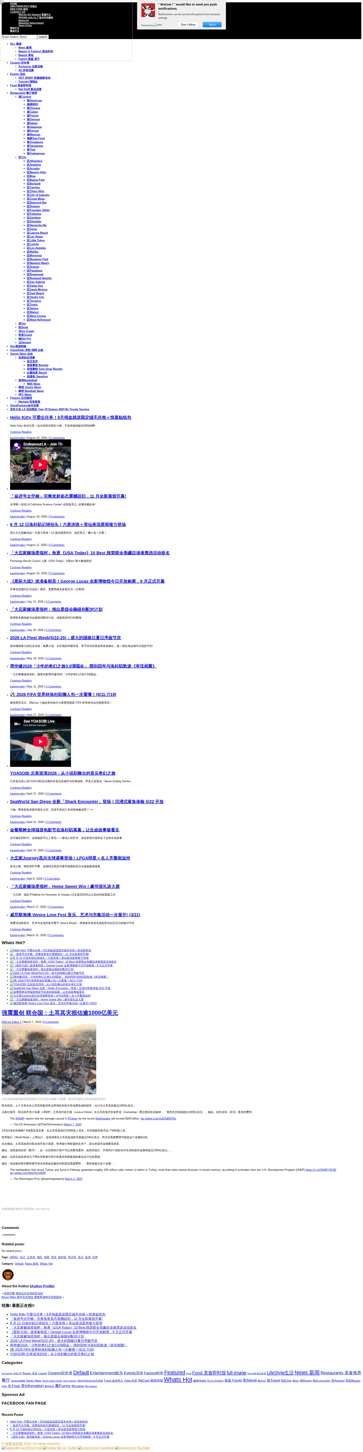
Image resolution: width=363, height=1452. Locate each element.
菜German (33, 119)
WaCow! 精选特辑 (150, 1380)
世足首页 (32, 361)
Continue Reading (21, 432)
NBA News (33, 383)
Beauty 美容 (29, 1373)
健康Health (199, 1380)
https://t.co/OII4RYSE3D (321, 1169)
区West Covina (36, 316)
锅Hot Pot (24, 338)
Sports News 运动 (21, 353)
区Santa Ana (35, 285)
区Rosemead (35, 274)
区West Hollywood (39, 319)
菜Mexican (33, 134)
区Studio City (35, 297)
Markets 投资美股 (29, 401)
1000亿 (13, 1257)
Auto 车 (17, 1373)
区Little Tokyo (36, 240)
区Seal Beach (35, 293)
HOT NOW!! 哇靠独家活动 (34, 77)
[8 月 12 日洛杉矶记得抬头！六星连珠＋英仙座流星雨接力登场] (49, 957)
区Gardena (34, 217)
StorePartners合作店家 (24, 405)
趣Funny (63, 1386)
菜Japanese (34, 127)
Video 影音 (130, 1380)
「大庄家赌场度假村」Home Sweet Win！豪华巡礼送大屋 (65, 886)
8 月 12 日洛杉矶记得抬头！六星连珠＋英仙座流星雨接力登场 (68, 524)
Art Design (7, 1373)
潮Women (306, 1380)
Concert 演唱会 (28, 81)
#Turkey (73, 1118)
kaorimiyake (17, 437)
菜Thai (31, 149)
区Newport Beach (38, 263)
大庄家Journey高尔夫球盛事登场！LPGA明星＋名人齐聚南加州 (70, 858)
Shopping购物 (18, 1381)
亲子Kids (14, 1386)
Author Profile (42, 1286)
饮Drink (23, 327)
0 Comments (57, 437)
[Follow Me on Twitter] (60, 1448)
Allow (212, 24)
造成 (88, 1257)
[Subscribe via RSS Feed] (22, 1448)
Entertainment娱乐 (106, 1373)
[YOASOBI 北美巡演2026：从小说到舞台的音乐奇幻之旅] (46, 984)
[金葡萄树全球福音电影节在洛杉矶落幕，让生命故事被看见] (47, 991)
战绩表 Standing (37, 376)
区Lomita (33, 244)
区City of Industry (38, 195)
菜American (34, 100)
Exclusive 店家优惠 (30, 66)
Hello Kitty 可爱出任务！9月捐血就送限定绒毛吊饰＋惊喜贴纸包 (70, 417)
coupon (42, 1373)
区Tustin (32, 304)
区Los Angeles (36, 248)
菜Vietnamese (36, 153)
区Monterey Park (37, 259)
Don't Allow (188, 24)
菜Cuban (32, 111)
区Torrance (34, 300)
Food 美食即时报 (20, 85)
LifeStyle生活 (280, 1372)
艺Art (4, 1386)
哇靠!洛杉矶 (14, 1443)
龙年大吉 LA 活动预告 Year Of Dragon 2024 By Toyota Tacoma (49, 409)
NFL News (25, 394)
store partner (69, 1381)
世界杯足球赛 (26, 357)
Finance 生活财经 (21, 397)
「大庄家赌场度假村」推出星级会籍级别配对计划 (56, 609)
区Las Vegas (35, 236)
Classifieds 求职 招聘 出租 (26, 350)
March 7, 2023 (73, 1124)
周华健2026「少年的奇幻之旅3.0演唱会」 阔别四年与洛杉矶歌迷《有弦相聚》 (83, 666)
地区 (39, 1257)
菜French (33, 115)
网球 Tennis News (29, 387)
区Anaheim (34, 164)
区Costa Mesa (36, 198)
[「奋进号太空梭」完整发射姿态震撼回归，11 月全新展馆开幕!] (49, 954)
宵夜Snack (25, 334)
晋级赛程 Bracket (37, 365)
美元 (80, 1257)
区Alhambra (34, 161)
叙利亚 (62, 1257)
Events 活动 (17, 74)
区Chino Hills (35, 191)
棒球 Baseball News (31, 391)
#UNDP (20, 1118)
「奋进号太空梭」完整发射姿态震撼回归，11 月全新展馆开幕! (68, 496)
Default (19, 1263)
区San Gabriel (36, 282)
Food (188, 1373)
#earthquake (102, 1118)
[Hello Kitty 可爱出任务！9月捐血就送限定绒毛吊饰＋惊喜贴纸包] (50, 950)
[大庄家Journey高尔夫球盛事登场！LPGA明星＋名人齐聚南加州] (50, 995)
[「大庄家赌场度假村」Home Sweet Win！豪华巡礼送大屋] (47, 999)
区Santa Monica (37, 289)
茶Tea (22, 323)
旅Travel (273, 1380)
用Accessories (321, 1380)
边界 (95, 1257)
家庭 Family (233, 1380)
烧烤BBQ (32, 104)
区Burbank (34, 183)
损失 (54, 1257)
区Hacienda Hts (37, 225)
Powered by (147, 25)
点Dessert (24, 342)
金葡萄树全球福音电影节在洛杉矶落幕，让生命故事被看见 (64, 830)
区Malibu (32, 251)
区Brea (31, 176)
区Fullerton (34, 214)
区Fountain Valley (38, 210)
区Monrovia (34, 255)
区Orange (33, 266)
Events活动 (133, 1373)
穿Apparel (338, 1380)
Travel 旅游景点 (113, 1380)
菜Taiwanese (35, 145)
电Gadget (77, 1386)
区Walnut (33, 312)
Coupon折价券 (60, 1373)
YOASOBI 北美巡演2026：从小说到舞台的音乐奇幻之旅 (63, 773)
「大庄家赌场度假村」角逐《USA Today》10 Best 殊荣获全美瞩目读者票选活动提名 (90, 553)
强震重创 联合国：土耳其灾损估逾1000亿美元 (60, 1013)
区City (22, 157)
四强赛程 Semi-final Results (44, 369)
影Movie (250, 1380)
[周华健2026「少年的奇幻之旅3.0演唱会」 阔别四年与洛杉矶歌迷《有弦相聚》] (59, 976)
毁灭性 (72, 1257)
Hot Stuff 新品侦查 (30, 89)
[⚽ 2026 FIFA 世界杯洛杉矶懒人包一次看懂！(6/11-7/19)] (46, 980)
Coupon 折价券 (19, 62)
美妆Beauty (352, 1380)
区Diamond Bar (37, 202)
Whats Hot (46, 1263)
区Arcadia (33, 168)
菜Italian (32, 123)
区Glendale (34, 221)
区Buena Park (36, 179)
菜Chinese (33, 108)
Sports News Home (52, 1381)
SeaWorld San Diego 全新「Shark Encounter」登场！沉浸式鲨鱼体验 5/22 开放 (87, 801)
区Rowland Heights (39, 278)
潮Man (295, 1381)
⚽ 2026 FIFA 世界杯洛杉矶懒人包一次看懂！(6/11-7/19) (63, 694)
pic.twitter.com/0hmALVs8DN (28, 1173)
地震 (46, 1257)
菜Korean (33, 130)
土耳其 (31, 1257)
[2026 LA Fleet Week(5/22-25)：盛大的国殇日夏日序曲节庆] (47, 973)
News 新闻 (31, 1263)
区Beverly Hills (36, 172)
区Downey (33, 206)
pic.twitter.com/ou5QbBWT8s (158, 1118)
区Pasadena (34, 270)
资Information (32, 1386)
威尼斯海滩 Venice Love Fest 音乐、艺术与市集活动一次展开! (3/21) (75, 914)
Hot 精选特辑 (18, 346)
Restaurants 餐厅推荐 (23, 93)
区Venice (32, 308)
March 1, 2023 (73, 1178)
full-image (236, 1372)
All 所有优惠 (26, 70)
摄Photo (262, 1381)
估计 (22, 1257)
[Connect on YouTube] (132, 1448)
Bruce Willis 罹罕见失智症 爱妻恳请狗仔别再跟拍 (32, 1297)
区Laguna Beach (37, 232)
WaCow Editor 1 (11, 1022)
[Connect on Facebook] (96, 1448)
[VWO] (158, 25)
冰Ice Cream (26, 331)
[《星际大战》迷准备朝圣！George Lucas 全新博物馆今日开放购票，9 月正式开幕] (61, 965)
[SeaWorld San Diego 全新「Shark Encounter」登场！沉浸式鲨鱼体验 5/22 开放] (60, 988)
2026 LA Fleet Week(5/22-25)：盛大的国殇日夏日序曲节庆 (65, 637)
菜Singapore (35, 142)
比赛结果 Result (37, 372)
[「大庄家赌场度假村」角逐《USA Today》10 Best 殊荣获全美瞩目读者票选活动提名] (63, 961)
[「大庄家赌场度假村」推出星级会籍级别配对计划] (42, 969)
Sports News (33, 1380)
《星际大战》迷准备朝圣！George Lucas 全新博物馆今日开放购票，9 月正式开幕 (87, 581)
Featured (174, 1372)
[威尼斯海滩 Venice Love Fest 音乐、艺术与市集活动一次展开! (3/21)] (53, 1003)
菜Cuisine (24, 96)
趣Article (49, 1386)
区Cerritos (33, 187)
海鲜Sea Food (36, 138)
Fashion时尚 (153, 1373)
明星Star (286, 1380)
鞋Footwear (91, 1386)
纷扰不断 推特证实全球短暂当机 (23, 1293)
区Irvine (32, 229)
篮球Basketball (27, 380)
